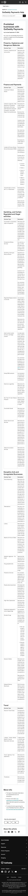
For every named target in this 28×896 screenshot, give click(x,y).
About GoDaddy (5, 840)
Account (3, 854)
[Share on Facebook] (8, 832)
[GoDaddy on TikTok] (9, 872)
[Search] (24, 16)
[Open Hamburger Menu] (1, 2)
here (19, 367)
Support (3, 843)
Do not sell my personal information (14, 879)
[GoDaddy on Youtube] (16, 872)
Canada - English (5, 868)
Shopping (3, 857)
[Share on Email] (5, 832)
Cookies (19, 877)
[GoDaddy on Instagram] (5, 872)
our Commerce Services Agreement (14, 809)
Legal (8, 877)
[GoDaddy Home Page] (6, 863)
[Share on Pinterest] (19, 832)
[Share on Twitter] (15, 832)
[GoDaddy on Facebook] (2, 872)
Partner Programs (5, 850)
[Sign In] (22, 2)
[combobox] (12, 15)
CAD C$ (23, 868)
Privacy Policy (13, 877)
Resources (3, 847)
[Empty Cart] (26, 2)
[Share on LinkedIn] (12, 832)
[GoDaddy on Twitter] (12, 872)
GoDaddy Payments (12, 9)
